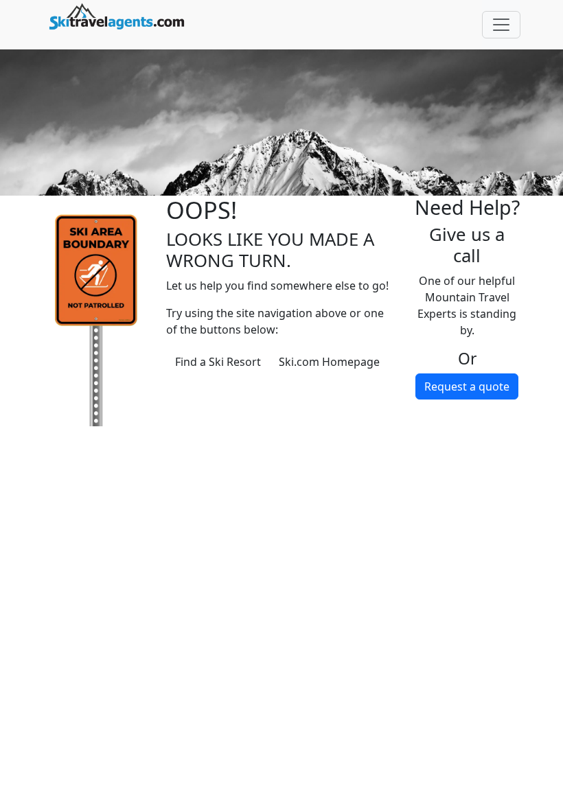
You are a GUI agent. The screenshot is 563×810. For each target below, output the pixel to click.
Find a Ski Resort (218, 361)
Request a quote (466, 386)
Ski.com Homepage (329, 361)
